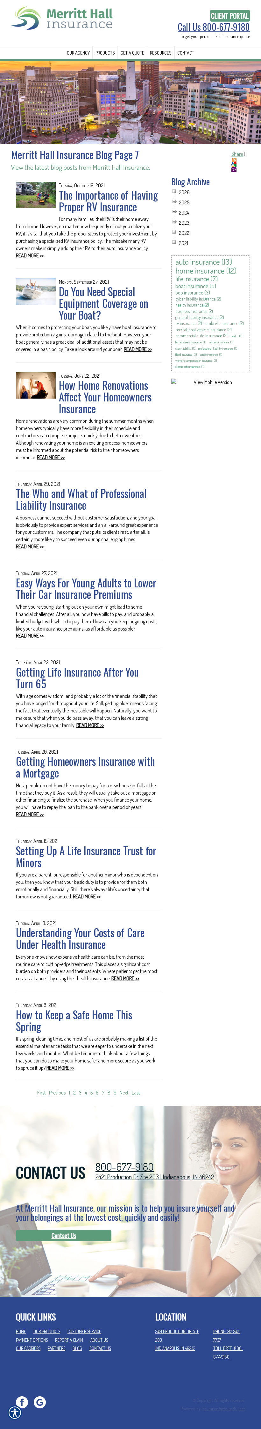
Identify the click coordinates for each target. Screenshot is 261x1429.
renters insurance (219, 342)
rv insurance (185, 323)
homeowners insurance (188, 342)
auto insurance (197, 261)
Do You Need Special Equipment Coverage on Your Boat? (103, 302)
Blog (77, 1348)
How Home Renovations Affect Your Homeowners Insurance (105, 396)
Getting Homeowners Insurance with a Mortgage (85, 767)
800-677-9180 (124, 1166)
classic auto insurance (187, 366)
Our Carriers (28, 1348)
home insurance (200, 270)
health (234, 336)
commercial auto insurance (198, 335)
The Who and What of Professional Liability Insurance (81, 499)
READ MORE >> (30, 255)
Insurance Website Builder (223, 1408)
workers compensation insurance (194, 360)
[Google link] (42, 1401)
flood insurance (184, 354)
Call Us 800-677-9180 (214, 27)
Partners (56, 1348)
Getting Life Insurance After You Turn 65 (77, 677)
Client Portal (230, 16)
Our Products (46, 1331)
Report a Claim (69, 1340)
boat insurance (191, 286)
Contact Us (64, 1235)
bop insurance (189, 292)
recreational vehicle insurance (200, 329)
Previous (57, 1092)
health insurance (189, 305)
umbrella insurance (221, 323)
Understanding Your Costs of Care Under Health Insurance (80, 938)
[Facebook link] (24, 1401)
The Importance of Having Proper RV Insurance (108, 201)
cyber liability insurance (195, 298)
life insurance (192, 278)
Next (124, 1092)
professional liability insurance (215, 348)
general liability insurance (196, 317)
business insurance (191, 311)
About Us (99, 1340)
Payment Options (32, 1340)
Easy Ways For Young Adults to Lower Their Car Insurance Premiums (86, 588)
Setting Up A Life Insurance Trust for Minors (86, 856)
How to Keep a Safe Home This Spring (74, 1020)
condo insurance (209, 354)
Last (136, 1092)
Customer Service (84, 1331)
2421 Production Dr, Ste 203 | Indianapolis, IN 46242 (154, 1177)
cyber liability (183, 348)
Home (21, 1331)
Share (237, 154)
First (41, 1092)
